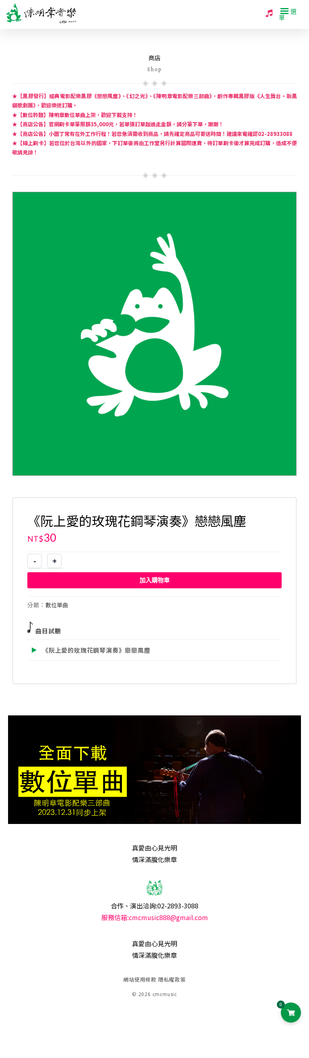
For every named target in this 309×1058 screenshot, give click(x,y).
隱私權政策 (172, 979)
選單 (288, 14)
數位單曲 (56, 605)
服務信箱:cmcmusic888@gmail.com (154, 917)
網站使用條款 (140, 979)
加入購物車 (155, 580)
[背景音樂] (269, 12)
